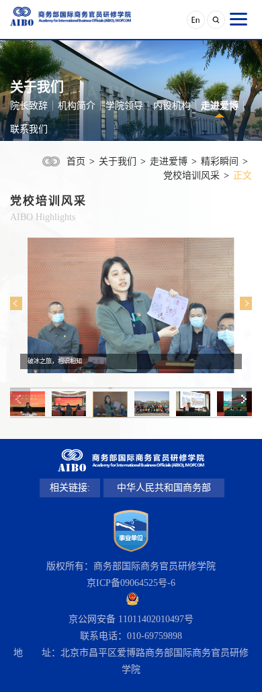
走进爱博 (219, 106)
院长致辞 (29, 106)
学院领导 (124, 106)
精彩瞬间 (219, 161)
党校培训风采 (191, 175)
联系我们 (29, 129)
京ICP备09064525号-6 (131, 583)
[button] (16, 303)
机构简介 (76, 106)
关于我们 (117, 161)
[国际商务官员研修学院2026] (70, 16)
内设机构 (172, 106)
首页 (76, 161)
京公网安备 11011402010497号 (131, 619)
